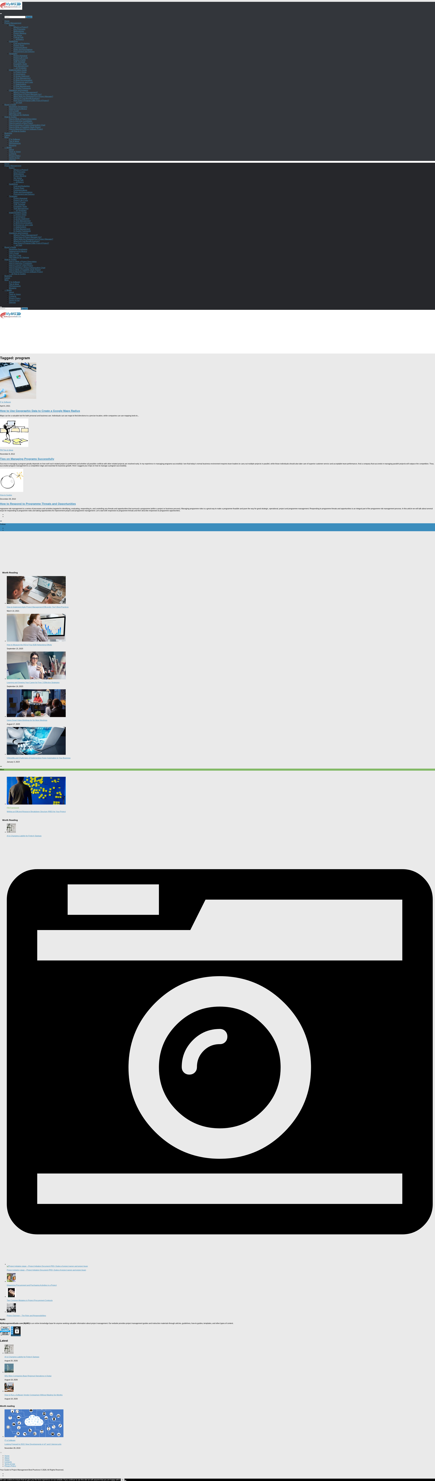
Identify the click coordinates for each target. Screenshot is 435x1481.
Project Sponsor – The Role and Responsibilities (26, 1316)
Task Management (21, 66)
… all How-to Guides (17, 131)
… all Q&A (18, 103)
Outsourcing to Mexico (18, 109)
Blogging (12, 145)
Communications (20, 47)
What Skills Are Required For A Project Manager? (33, 96)
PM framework (15, 143)
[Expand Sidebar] (1, 766)
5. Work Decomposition (23, 80)
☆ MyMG (8, 148)
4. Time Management (22, 78)
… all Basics (19, 39)
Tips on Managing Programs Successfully (27, 458)
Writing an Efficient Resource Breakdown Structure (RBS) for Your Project (36, 812)
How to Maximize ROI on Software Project (26, 129)
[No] (125, 1480)
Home (7, 21)
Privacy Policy (15, 156)
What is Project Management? (26, 92)
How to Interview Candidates (20, 121)
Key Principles (19, 29)
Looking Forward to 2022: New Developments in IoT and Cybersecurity (33, 1444)
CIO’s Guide (14, 111)
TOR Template (19, 62)
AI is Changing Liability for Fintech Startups (24, 836)
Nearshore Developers (18, 107)
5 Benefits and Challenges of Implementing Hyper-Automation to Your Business (38, 758)
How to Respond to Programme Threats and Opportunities (38, 503)
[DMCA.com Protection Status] (16, 1336)
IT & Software (14, 139)
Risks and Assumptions (23, 50)
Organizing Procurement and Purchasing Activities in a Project (32, 1285)
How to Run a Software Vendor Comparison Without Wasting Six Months (34, 1395)
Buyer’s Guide (10, 105)
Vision (7, 1460)
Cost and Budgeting (22, 43)
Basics (11, 25)
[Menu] (1, 13)
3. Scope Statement (21, 76)
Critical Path (18, 37)
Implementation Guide (18, 70)
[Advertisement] (68, 338)
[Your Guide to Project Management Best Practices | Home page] (11, 9)
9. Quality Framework (22, 88)
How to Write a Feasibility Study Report (25, 127)
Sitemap (12, 160)
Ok (123, 1480)
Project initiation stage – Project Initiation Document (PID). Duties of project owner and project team (46, 1270)
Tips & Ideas (14, 141)
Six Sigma (18, 35)
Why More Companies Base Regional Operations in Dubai (28, 1376)
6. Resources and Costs (23, 82)
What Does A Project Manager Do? (28, 94)
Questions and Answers (18, 90)
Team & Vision (15, 152)
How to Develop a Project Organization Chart (27, 125)
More (7, 137)
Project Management (13, 23)
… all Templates (20, 68)
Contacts (12, 154)
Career (7, 135)
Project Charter (20, 60)
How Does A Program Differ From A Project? (31, 101)
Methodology (19, 31)
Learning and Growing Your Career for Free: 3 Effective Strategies (33, 683)
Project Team (19, 45)
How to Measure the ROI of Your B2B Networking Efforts (29, 645)
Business (8, 133)
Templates (13, 54)
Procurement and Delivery (24, 52)
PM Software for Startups (19, 115)
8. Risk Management (22, 86)
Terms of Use (14, 158)
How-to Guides (11, 117)
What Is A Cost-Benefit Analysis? (27, 98)
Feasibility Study (20, 64)
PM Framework (13, 808)
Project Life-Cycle (21, 58)
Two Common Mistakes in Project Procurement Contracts (30, 1300)
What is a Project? (21, 27)
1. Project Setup (20, 72)
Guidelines (13, 41)
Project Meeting (20, 33)
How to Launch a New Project (21, 123)
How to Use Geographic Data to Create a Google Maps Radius (40, 410)
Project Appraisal (20, 56)
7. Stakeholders (20, 84)
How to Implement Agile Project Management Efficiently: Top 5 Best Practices (38, 607)
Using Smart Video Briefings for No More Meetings (27, 720)
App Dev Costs (15, 113)
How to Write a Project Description (23, 119)
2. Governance (19, 74)
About (11, 150)
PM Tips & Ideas (6, 450)
